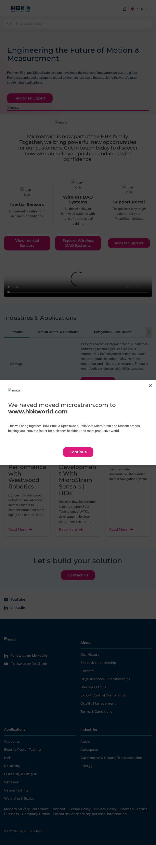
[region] (78, 422)
